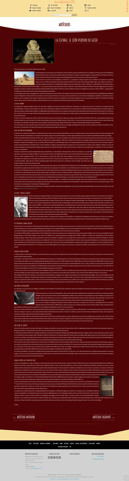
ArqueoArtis (100, 456)
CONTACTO (89, 5)
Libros (61, 443)
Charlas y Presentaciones (81, 443)
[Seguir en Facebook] (127, 4)
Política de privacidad (62, 479)
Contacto (98, 443)
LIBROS (70, 5)
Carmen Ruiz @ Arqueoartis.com (35, 468)
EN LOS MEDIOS (53, 11)
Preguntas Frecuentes (63, 447)
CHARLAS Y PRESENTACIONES (56, 8)
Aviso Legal (53, 479)
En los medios (92, 443)
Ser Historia (36, 443)
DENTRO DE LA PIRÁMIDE (36, 8)
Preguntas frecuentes (91, 8)
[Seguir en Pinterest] (127, 11)
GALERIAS (71, 11)
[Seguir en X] (127, 8)
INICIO (30, 443)
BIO (88, 11)
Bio (70, 447)
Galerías (72, 443)
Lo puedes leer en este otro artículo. (28, 188)
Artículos (66, 443)
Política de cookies (74, 479)
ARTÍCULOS (71, 8)
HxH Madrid (55, 443)
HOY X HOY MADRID (54, 5)
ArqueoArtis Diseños (98, 459)
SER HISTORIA (35, 5)
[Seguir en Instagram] (127, 6)
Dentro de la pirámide (45, 443)
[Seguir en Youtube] (127, 1)
